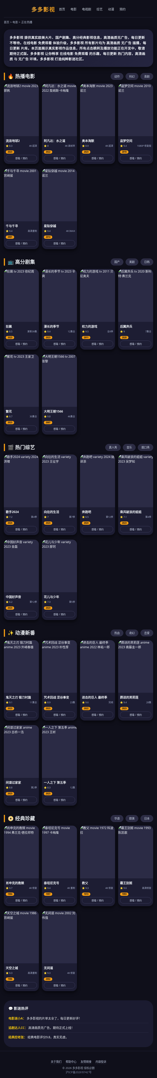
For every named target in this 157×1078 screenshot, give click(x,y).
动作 (117, 76)
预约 (122, 9)
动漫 (111, 9)
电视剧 (86, 9)
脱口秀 (145, 447)
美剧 (132, 262)
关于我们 (56, 1061)
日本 (147, 818)
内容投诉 (101, 1061)
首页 (62, 9)
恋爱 (147, 633)
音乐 (129, 447)
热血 (117, 633)
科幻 (132, 76)
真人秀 (113, 447)
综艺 (99, 9)
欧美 (132, 818)
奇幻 (132, 633)
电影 (73, 9)
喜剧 (147, 76)
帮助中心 (71, 1061)
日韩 (147, 262)
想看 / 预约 (21, 158)
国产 (117, 262)
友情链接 (86, 1061)
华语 (117, 818)
